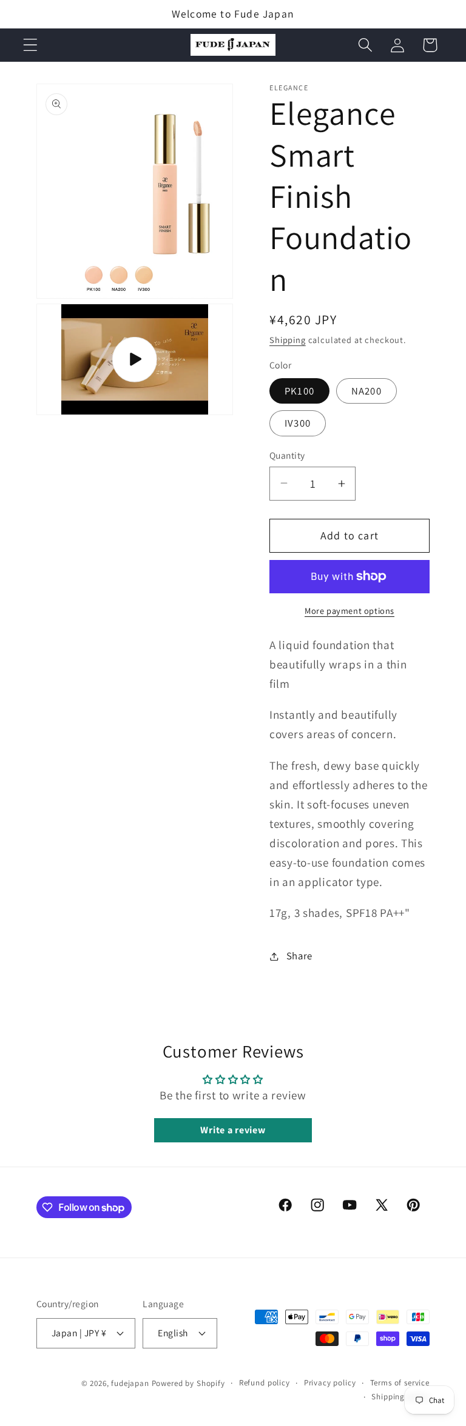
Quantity (287, 455)
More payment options (349, 610)
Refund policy (264, 1383)
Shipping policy (400, 1396)
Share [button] (299, 955)
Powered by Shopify (188, 1383)
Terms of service (400, 1383)
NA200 (366, 391)
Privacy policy (330, 1383)
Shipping (287, 339)
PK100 (299, 391)
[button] (31, 45)
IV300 (298, 423)
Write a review (232, 1130)
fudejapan (130, 1383)
